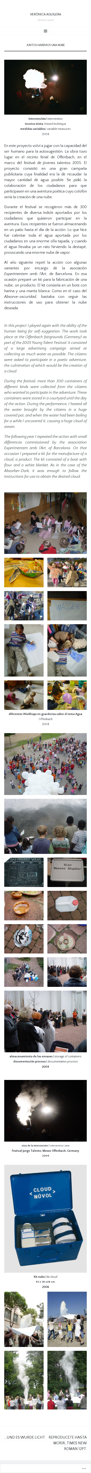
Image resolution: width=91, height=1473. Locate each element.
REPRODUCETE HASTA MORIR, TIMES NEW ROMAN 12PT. (68, 1443)
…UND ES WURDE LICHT (24, 1437)
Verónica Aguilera (45, 14)
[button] (24, 572)
